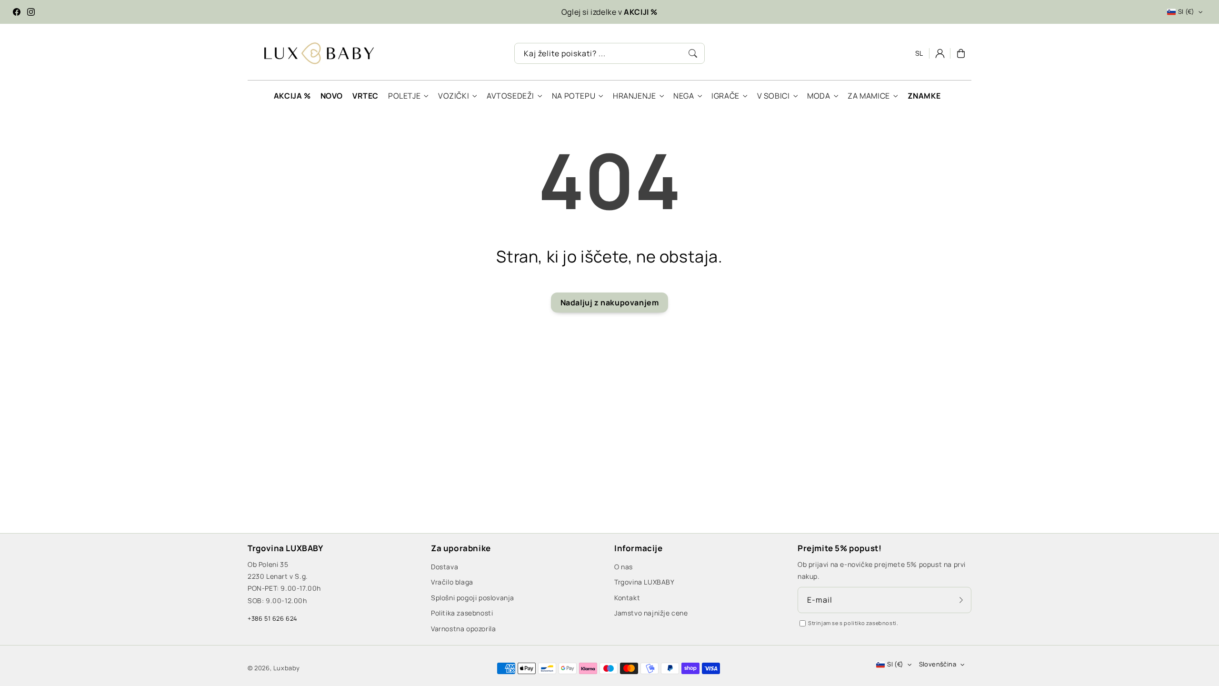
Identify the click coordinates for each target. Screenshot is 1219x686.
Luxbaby (286, 668)
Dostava (444, 566)
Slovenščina (937, 664)
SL (919, 53)
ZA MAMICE (868, 96)
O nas (623, 566)
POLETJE (404, 96)
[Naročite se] (960, 600)
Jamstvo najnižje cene (651, 612)
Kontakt (627, 597)
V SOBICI (773, 96)
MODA (818, 96)
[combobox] (609, 53)
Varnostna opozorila (463, 628)
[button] (960, 53)
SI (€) (1186, 11)
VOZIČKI (453, 96)
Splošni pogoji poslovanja (472, 597)
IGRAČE (725, 96)
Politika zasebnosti (462, 612)
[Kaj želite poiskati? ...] (692, 53)
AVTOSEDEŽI (510, 96)
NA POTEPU (573, 96)
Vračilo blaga (452, 581)
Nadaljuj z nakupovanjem (609, 302)
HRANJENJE (634, 96)
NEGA (683, 96)
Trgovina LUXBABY (644, 581)
